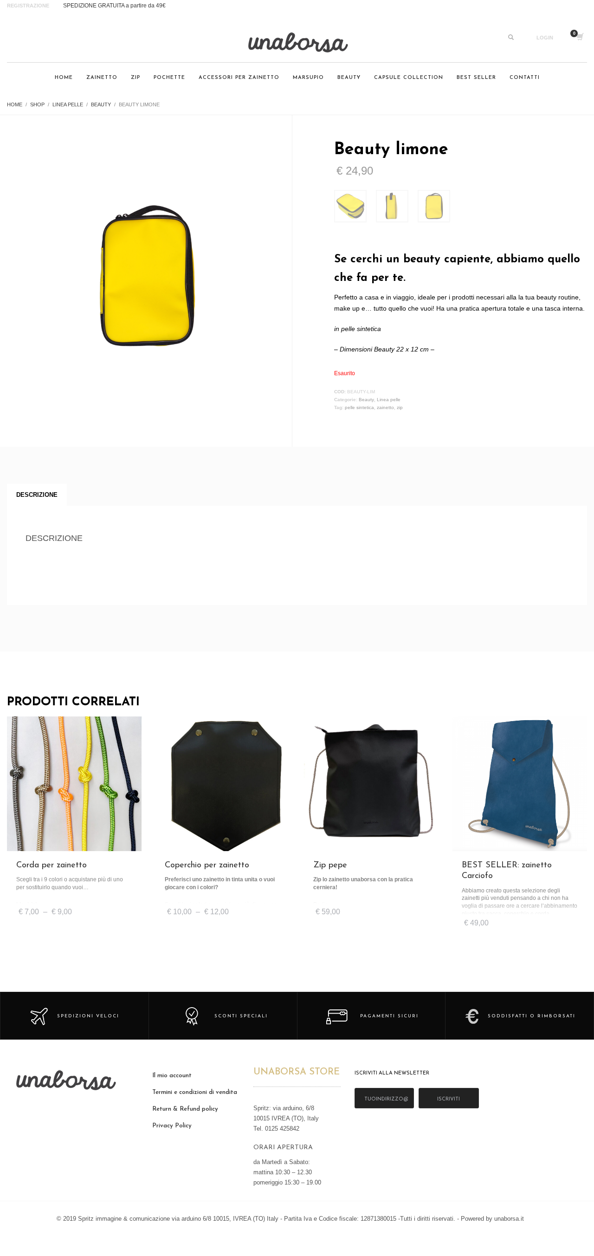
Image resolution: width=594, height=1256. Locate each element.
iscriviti (448, 1099)
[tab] (37, 495)
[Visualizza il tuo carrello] (579, 37)
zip (400, 407)
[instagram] (16, 38)
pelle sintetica (359, 407)
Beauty (366, 399)
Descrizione (37, 494)
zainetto (385, 407)
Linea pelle (388, 399)
